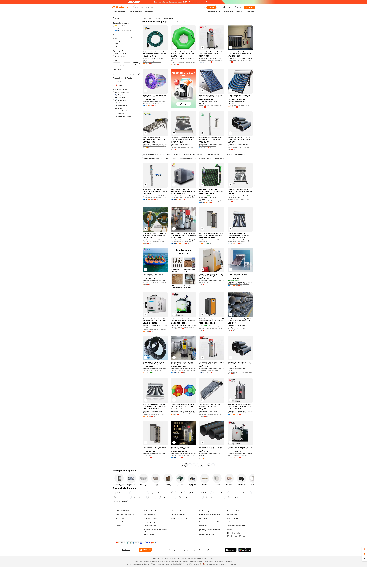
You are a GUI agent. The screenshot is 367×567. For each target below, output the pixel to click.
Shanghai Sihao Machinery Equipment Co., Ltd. (155, 329)
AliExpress (156, 558)
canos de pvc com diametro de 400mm (191, 497)
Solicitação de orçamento (179, 518)
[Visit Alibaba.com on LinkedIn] (232, 536)
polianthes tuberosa (121, 493)
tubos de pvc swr (219, 158)
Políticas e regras (149, 534)
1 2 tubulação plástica (236, 497)
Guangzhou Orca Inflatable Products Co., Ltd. (155, 282)
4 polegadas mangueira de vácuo (199, 493)
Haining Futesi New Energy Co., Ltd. (238, 284)
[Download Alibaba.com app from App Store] (231, 550)
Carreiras (118, 525)
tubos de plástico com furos (139, 493)
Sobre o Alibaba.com (122, 510)
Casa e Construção (155, 18)
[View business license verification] (201, 564)
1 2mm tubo (152, 497)
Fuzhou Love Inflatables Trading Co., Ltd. (183, 62)
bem (135, 64)
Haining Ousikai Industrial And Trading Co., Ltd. (155, 146)
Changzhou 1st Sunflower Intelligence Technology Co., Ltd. (183, 147)
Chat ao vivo (203, 518)
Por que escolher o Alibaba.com (125, 514)
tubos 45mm (181, 493)
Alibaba (144, 18)
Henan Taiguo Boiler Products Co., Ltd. (182, 197)
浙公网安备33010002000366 (215, 564)
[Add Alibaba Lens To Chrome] (145, 550)
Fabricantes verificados (178, 514)
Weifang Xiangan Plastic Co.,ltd (152, 62)
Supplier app (177, 550)
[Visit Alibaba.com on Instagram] (240, 536)
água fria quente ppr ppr (186, 158)
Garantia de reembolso (150, 518)
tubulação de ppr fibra (172, 154)
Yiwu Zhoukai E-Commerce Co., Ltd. (153, 241)
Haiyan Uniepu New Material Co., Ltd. (210, 105)
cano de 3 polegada (121, 501)
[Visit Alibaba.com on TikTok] (247, 536)
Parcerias (230, 529)
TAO (198, 558)
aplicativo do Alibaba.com (215, 550)
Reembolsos (203, 525)
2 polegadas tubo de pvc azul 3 (216, 497)
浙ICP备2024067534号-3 (232, 564)
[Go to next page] (213, 465)
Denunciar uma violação (206, 534)
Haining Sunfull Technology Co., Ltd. (238, 199)
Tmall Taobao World (174, 558)
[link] (364, 548)
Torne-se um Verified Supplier (236, 525)
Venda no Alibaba (232, 514)
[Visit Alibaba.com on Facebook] (228, 536)
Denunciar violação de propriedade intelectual (209, 530)
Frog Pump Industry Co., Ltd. (207, 146)
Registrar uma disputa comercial (209, 522)
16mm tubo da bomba (219, 493)
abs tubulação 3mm (204, 158)
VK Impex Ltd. (203, 241)
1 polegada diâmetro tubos (168, 497)
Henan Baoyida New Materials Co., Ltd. (239, 329)
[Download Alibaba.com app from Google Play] (244, 550)
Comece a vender (232, 518)
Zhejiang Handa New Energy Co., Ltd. (238, 105)
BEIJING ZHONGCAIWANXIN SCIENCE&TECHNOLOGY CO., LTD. (240, 147)
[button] (204, 7)
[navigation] (126, 242)
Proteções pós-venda (150, 525)
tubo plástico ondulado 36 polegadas (240, 493)
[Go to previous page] (182, 465)
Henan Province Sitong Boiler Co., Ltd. (182, 327)
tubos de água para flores (152, 158)
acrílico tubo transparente (123, 497)
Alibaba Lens (126, 550)
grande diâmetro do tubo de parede (162, 493)
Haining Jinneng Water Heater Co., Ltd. (239, 241)
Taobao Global (191, 558)
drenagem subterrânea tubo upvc (193, 154)
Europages (211, 558)
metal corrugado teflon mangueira (234, 154)
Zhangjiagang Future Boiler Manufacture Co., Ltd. (183, 370)
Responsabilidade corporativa (124, 522)
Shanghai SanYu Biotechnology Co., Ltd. (211, 328)
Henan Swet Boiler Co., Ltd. (207, 282)
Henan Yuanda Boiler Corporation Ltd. (182, 241)
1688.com (164, 558)
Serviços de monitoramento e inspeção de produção (155, 530)
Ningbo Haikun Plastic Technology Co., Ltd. (211, 201)
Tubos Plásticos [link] (168, 18)
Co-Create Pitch (120, 518)
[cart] (230, 7)
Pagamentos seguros (150, 514)
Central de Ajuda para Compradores (210, 514)
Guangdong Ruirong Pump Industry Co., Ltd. (155, 197)
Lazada (183, 558)
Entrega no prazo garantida (151, 522)
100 (209, 465)
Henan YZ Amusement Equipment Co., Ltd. (155, 103)
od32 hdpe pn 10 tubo (213, 154)
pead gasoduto (140, 497)
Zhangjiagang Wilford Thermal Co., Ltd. (210, 60)
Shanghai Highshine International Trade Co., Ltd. (240, 60)
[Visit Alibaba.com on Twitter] (236, 536)
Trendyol (203, 558)
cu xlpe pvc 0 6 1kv (169, 158)
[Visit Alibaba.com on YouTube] (244, 536)
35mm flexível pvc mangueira (153, 154)
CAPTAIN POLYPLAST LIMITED (152, 370)
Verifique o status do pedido (235, 522)
